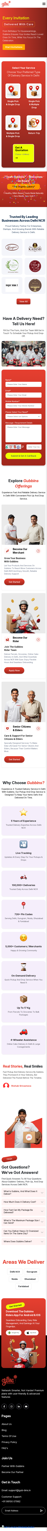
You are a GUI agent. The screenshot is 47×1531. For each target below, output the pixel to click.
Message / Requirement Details (18, 423)
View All (23, 301)
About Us (7, 1427)
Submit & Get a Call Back (23, 456)
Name (8, 380)
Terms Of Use (9, 1439)
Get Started (14, 582)
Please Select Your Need (16, 412)
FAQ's (5, 1451)
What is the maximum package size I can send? (22, 1221)
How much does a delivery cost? (20, 1202)
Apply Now (14, 670)
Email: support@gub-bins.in (16, 1494)
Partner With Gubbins (13, 1469)
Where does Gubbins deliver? (18, 1241)
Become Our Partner (13, 1475)
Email (8, 391)
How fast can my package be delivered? (18, 1211)
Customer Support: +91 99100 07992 (12, 1502)
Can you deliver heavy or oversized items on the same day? (21, 1232)
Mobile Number (12, 401)
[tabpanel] (23, 1077)
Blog (4, 1433)
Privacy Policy (9, 1445)
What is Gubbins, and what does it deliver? (20, 1192)
